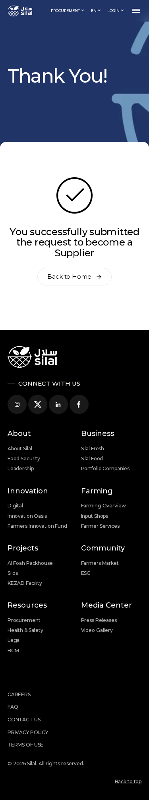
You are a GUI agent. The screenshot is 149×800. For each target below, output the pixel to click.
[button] (67, 11)
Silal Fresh (92, 448)
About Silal (20, 448)
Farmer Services (100, 526)
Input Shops (94, 516)
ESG (86, 573)
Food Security (24, 458)
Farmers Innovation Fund (37, 526)
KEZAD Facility (25, 583)
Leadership (21, 468)
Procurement (24, 620)
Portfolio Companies (105, 468)
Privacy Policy (28, 732)
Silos (13, 573)
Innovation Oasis (27, 516)
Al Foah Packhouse (30, 563)
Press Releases (99, 620)
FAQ (13, 707)
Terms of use (26, 745)
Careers (19, 694)
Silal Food (92, 458)
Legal (14, 640)
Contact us (24, 720)
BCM (13, 650)
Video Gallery (97, 630)
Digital (15, 505)
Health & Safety (25, 630)
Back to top (128, 781)
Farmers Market (100, 563)
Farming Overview (103, 505)
